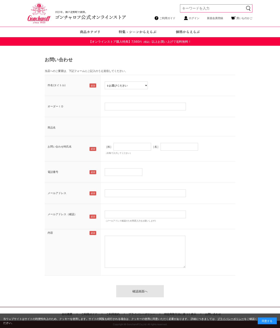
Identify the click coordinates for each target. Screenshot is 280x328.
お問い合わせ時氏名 (60, 146)
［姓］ (109, 146)
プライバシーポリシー (230, 318)
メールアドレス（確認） (62, 214)
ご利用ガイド (167, 18)
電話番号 (53, 171)
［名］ (156, 146)
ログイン (194, 18)
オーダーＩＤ (56, 106)
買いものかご (244, 18)
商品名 (52, 127)
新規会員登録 (215, 18)
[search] (248, 8)
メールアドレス (57, 193)
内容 (50, 232)
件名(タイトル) (57, 85)
